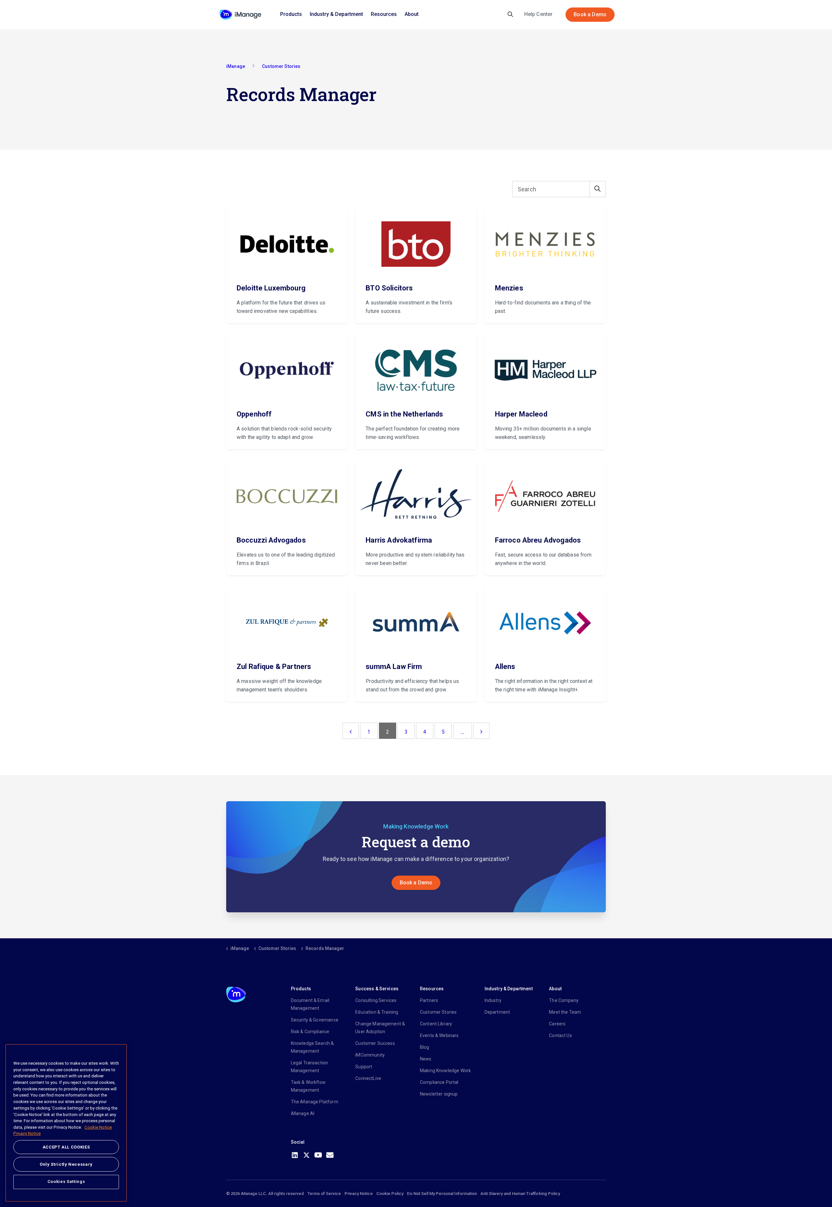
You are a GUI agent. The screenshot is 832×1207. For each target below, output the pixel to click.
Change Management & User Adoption (380, 1027)
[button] (598, 189)
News (426, 1058)
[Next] (481, 731)
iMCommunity (370, 1055)
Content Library (436, 1023)
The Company (563, 1000)
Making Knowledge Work (445, 1070)
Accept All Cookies (66, 1147)
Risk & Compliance (310, 1031)
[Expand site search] (510, 14)
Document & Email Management (310, 1004)
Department (497, 1012)
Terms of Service (324, 1193)
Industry (493, 1000)
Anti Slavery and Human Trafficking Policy (520, 1193)
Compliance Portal (439, 1082)
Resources (384, 14)
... (462, 731)
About (412, 14)
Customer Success (375, 1043)
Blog (424, 1047)
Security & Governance (314, 1019)
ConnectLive (368, 1078)
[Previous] (351, 731)
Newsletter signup (439, 1094)
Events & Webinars (439, 1035)
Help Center (538, 14)
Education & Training (376, 1012)
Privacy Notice (358, 1193)
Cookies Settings (66, 1181)
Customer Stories (438, 1012)
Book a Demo (590, 14)
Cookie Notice (98, 1127)
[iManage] (240, 14)
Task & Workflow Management (308, 1086)
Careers (557, 1023)
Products (291, 14)
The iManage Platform (314, 1101)
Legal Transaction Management (309, 1066)
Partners (429, 1000)
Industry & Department (336, 14)
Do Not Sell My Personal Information (442, 1193)
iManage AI (303, 1113)
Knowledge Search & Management (312, 1047)
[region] (66, 1123)
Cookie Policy (389, 1193)
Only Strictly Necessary (66, 1164)
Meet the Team (565, 1012)
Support (363, 1066)
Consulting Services (375, 1000)
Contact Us (560, 1035)
